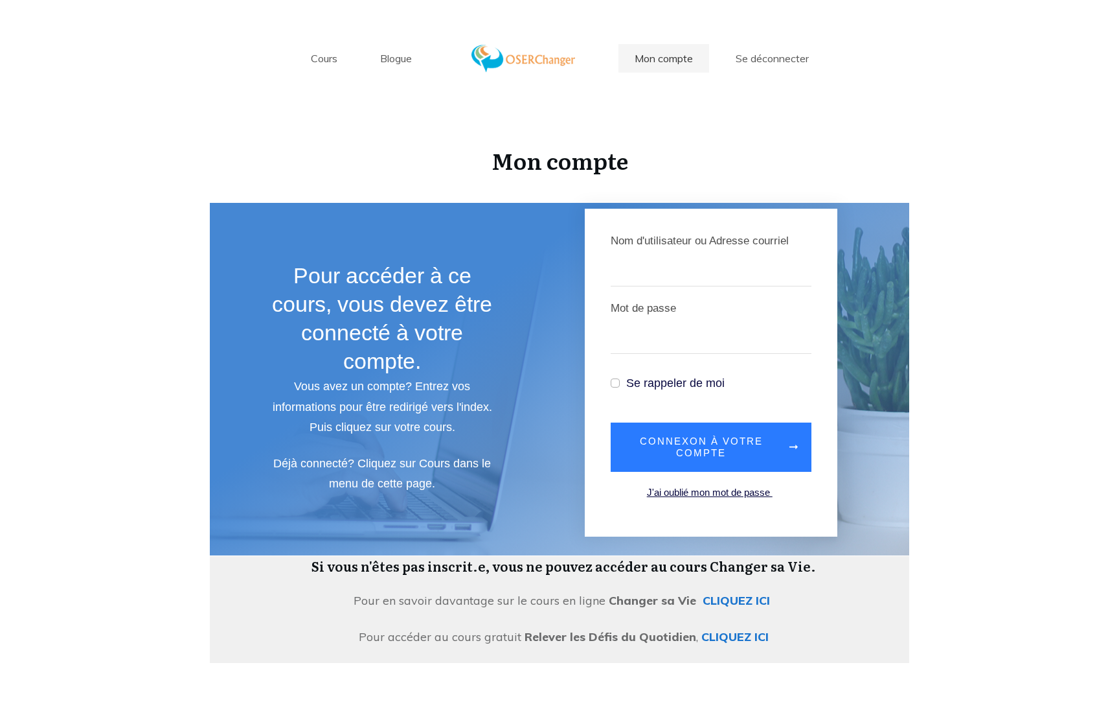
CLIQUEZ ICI (738, 600)
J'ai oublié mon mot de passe (710, 492)
